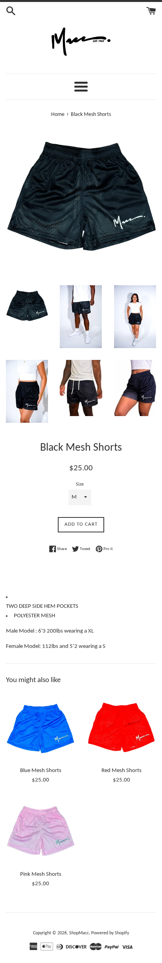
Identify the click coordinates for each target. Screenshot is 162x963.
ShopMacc (79, 933)
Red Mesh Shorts (121, 771)
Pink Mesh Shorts (40, 874)
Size (80, 484)
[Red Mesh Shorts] (121, 727)
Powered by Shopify (110, 933)
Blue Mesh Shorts (40, 771)
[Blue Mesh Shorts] (40, 727)
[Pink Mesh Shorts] (40, 831)
